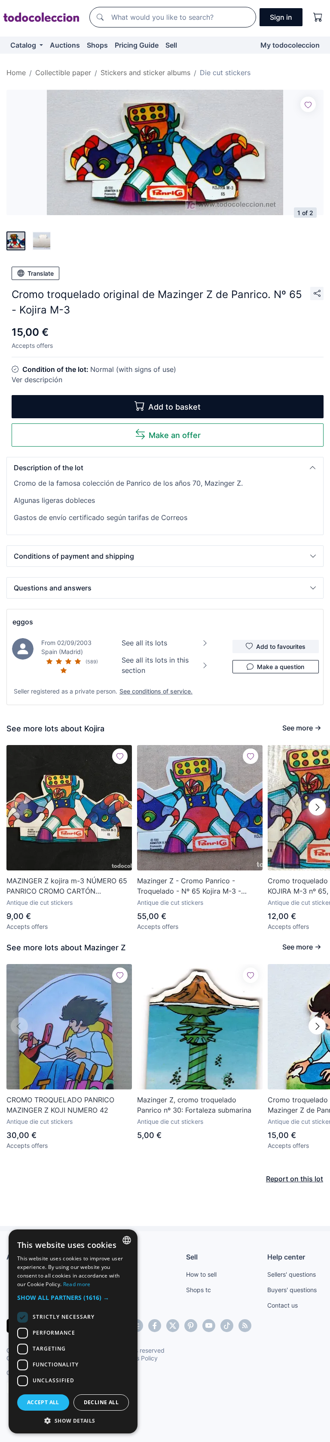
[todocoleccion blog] (244, 1325)
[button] (165, 467)
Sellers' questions (291, 1274)
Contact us (282, 1305)
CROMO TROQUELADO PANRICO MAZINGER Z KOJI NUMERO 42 (60, 1104)
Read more (77, 1284)
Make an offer (175, 435)
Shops (97, 45)
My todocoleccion (290, 45)
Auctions (65, 45)
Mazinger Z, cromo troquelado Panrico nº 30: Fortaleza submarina (194, 1104)
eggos (22, 622)
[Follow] (308, 104)
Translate (41, 273)
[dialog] (73, 1331)
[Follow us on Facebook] (154, 1325)
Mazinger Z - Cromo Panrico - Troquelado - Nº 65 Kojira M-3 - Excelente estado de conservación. (194, 886)
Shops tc (198, 1289)
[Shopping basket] (318, 17)
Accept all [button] (43, 1402)
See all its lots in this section (155, 665)
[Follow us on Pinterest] (190, 1325)
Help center (286, 1257)
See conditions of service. (155, 691)
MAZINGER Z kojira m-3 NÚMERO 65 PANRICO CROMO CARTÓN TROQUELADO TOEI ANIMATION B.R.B (68, 886)
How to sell (201, 1274)
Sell (171, 45)
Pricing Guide (137, 45)
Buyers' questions (292, 1289)
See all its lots (144, 643)
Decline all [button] (101, 1402)
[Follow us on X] (172, 1325)
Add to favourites (281, 646)
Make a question (280, 666)
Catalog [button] (24, 45)
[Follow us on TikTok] (226, 1325)
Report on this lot (294, 1178)
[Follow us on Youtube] (208, 1325)
